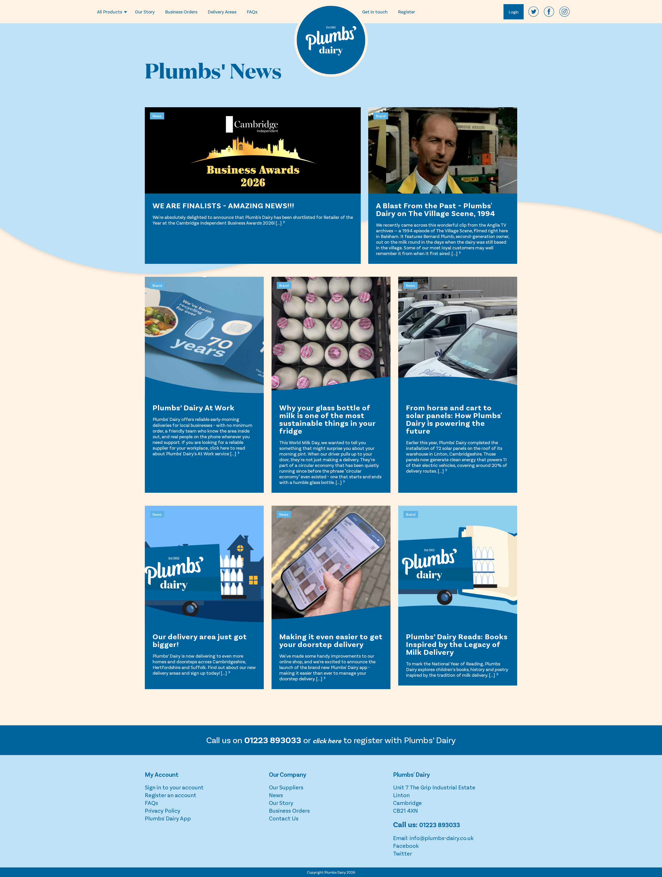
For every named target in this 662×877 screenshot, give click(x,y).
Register (406, 11)
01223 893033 (439, 824)
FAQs (252, 11)
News (276, 794)
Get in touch (375, 11)
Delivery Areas (222, 11)
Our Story (145, 11)
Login (513, 11)
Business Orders (181, 11)
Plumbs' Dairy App (168, 818)
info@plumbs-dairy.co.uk (442, 837)
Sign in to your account (174, 787)
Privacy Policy (162, 810)
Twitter (402, 853)
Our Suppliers (286, 787)
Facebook (406, 845)
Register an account (170, 794)
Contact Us (283, 818)
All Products (109, 11)
